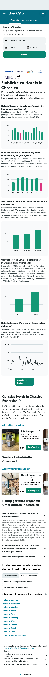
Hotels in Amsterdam (11, 604)
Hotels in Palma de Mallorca (14, 635)
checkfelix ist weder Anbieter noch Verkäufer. (19, 655)
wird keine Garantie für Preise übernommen (19, 648)
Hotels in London (10, 625)
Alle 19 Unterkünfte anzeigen (16, 469)
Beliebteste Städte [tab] (29, 576)
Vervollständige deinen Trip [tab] (16, 587)
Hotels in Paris (9, 614)
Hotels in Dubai (9, 628)
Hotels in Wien (9, 621)
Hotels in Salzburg (10, 618)
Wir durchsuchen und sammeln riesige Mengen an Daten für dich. (21, 660)
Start (19, 674)
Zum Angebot (33, 447)
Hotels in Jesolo (9, 611)
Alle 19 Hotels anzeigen (13, 425)
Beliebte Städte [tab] (10, 576)
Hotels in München (11, 607)
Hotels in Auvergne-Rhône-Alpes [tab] (18, 582)
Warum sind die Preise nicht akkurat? (20, 664)
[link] (24, 382)
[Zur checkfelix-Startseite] (16, 13)
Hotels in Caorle (9, 632)
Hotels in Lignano (10, 600)
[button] (4, 13)
